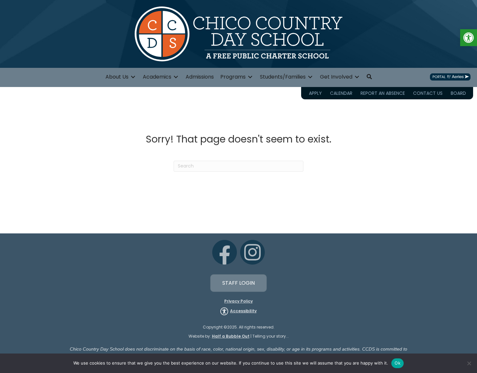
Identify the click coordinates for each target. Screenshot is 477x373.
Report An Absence (383, 93)
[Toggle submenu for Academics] (176, 77)
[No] (469, 363)
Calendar (341, 93)
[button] (468, 37)
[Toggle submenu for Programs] (250, 77)
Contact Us (428, 93)
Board (458, 93)
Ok (397, 363)
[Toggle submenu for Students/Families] (310, 77)
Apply (315, 93)
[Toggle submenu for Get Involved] (357, 77)
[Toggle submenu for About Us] (133, 77)
